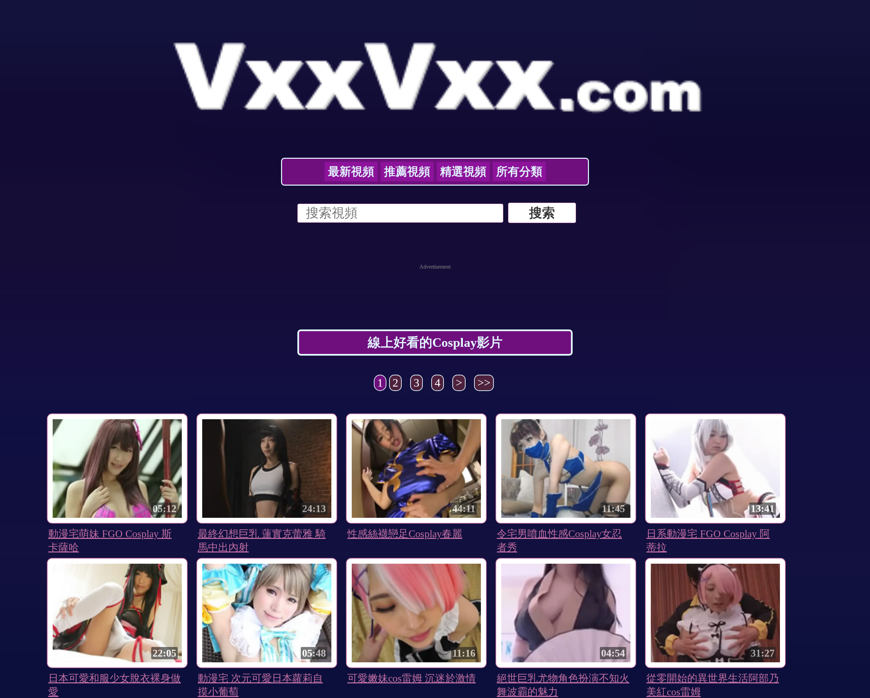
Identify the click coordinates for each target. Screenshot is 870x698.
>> (483, 382)
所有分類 (519, 171)
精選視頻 (463, 171)
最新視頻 (351, 171)
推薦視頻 (407, 171)
